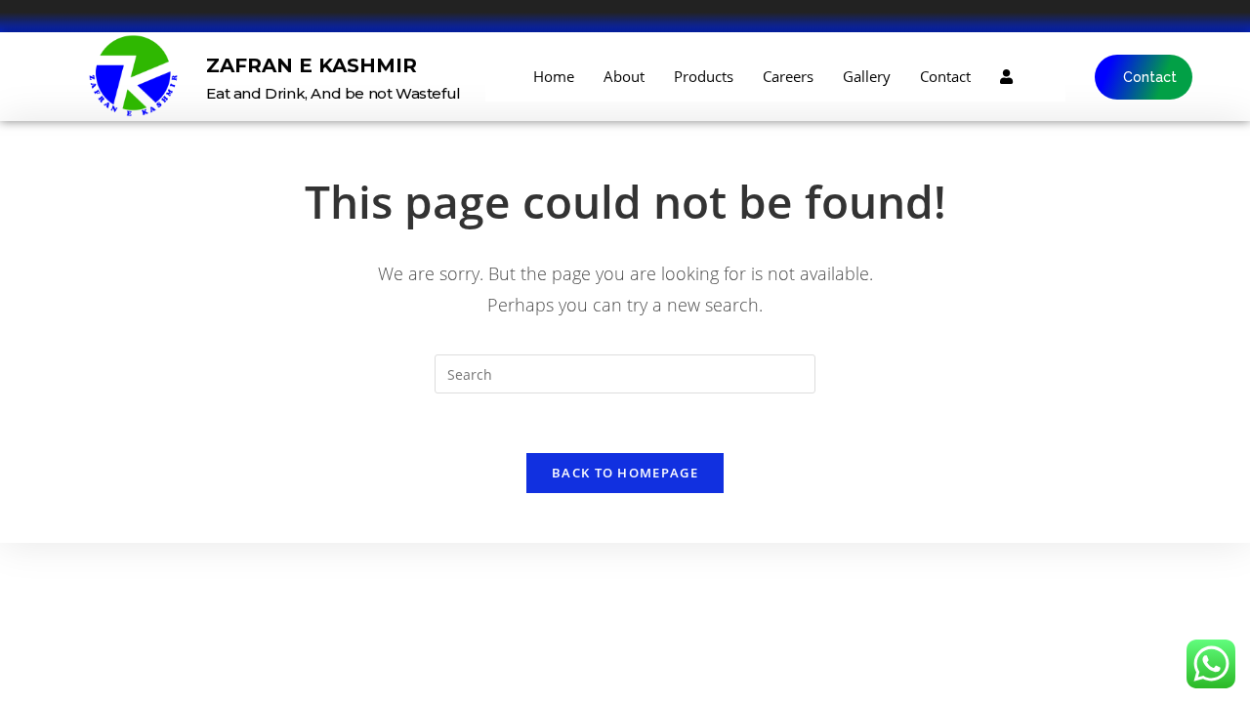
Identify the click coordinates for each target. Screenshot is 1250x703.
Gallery (867, 76)
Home (553, 76)
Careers (788, 76)
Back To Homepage (625, 472)
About (624, 76)
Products (703, 76)
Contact (945, 76)
